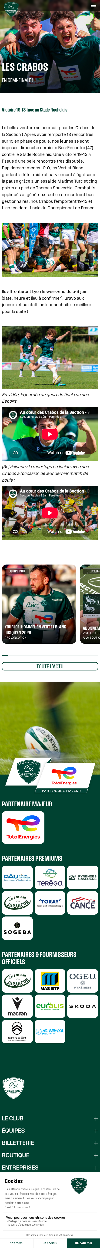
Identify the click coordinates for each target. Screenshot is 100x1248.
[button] (93, 6)
